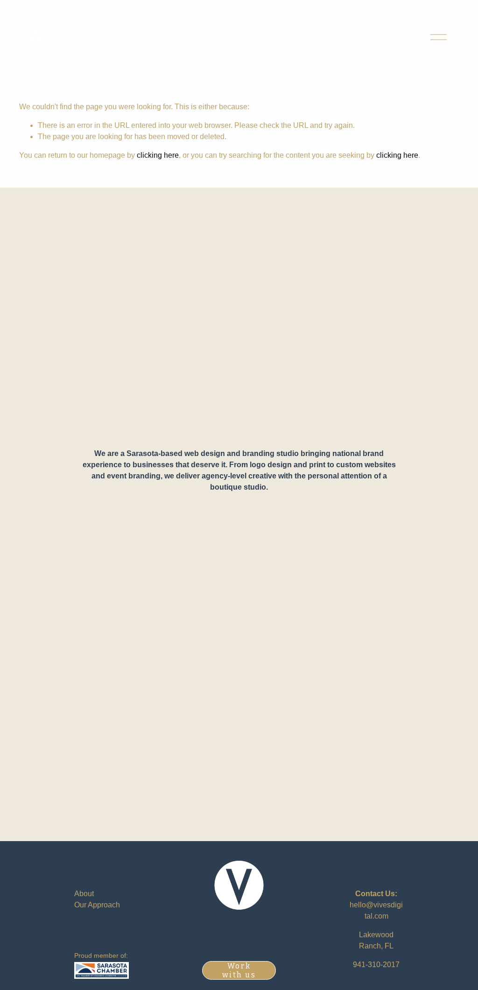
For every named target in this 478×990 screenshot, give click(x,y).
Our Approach (97, 905)
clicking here (158, 155)
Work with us (239, 970)
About (84, 894)
